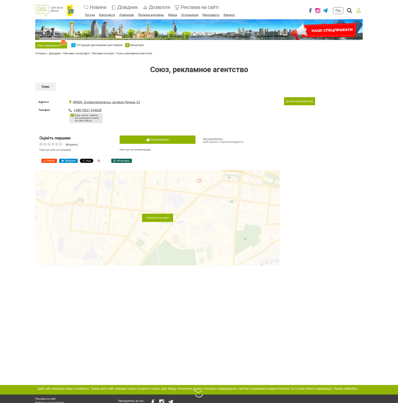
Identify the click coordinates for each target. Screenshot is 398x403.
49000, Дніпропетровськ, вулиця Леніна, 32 (106, 102)
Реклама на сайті (200, 7)
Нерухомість (211, 15)
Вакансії (229, 15)
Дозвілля (159, 7)
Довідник (127, 7)
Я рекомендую (159, 139)
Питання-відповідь (151, 15)
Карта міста (107, 15)
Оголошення (189, 15)
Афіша (172, 15)
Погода (90, 15)
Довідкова (126, 15)
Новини (98, 7)
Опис (45, 87)
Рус (338, 11)
